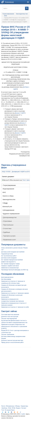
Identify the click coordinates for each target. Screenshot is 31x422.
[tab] (15, 185)
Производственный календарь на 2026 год (14, 270)
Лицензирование (8, 189)
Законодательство (22, 14)
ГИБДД (5, 203)
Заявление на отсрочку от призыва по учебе (15, 307)
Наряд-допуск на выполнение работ (12, 342)
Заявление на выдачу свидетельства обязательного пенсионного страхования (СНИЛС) (14, 326)
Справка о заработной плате (10, 266)
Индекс (18, 408)
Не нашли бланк (10, 410)
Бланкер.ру (9, 2)
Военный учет (7, 206)
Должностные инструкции (9, 316)
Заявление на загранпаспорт (10, 268)
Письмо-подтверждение (9, 318)
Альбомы (4, 408)
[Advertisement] (15, 365)
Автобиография (6, 279)
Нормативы (24, 406)
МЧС (4, 192)
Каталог (23, 408)
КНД (9, 408)
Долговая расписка (7, 277)
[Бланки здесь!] (2, 2)
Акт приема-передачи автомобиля (12, 260)
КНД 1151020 (6, 171)
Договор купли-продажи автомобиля (12, 252)
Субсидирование (8, 210)
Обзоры (17, 406)
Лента (3, 406)
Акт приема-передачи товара (10, 264)
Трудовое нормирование (11, 214)
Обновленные (10, 406)
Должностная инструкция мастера (12, 340)
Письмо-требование (7, 334)
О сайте (22, 414)
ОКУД (13, 408)
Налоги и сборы (8, 196)
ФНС (5, 16)
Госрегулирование (8, 14)
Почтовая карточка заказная (10, 314)
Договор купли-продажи (9, 258)
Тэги (2, 410)
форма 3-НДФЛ (20, 113)
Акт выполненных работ (9, 256)
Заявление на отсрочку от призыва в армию (15, 293)
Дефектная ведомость (8, 262)
